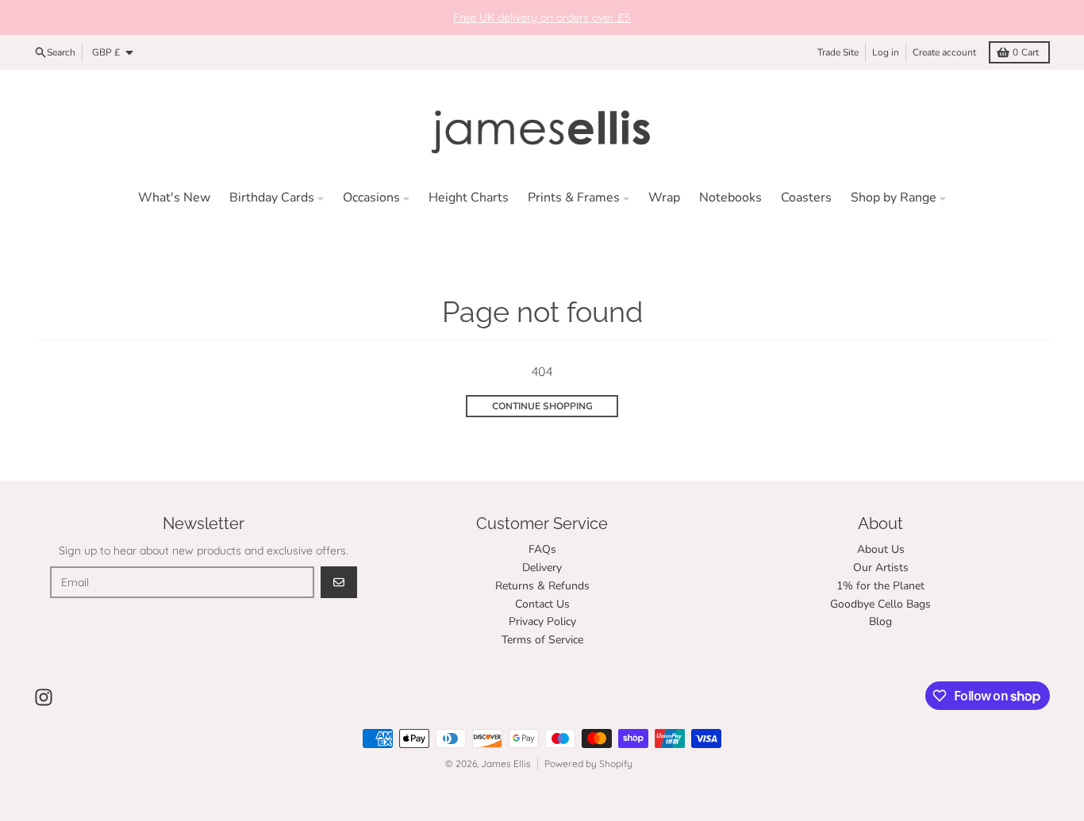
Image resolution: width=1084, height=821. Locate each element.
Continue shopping (542, 406)
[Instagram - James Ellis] (43, 697)
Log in (885, 52)
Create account (944, 52)
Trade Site (838, 52)
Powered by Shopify (588, 763)
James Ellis (506, 763)
